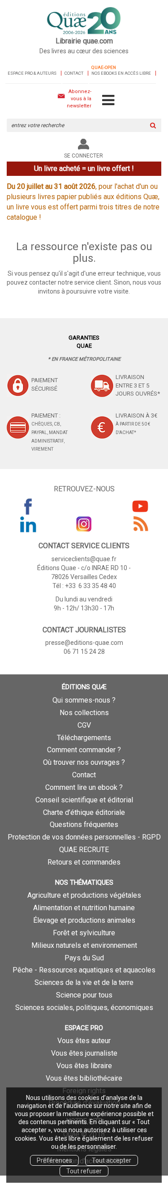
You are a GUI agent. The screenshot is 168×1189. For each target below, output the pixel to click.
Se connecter (83, 156)
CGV (84, 725)
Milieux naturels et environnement (84, 945)
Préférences (54, 1160)
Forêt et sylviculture (84, 933)
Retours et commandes (84, 862)
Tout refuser (84, 1171)
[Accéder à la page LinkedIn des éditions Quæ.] (28, 524)
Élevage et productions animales (84, 920)
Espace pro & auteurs (32, 73)
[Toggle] (108, 100)
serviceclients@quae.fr (84, 559)
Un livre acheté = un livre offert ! (84, 168)
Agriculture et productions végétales (84, 895)
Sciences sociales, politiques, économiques (84, 1007)
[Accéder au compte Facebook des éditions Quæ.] (28, 506)
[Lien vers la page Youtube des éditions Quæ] (140, 506)
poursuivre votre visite (97, 291)
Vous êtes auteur (84, 1040)
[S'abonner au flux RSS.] (140, 524)
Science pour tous (84, 995)
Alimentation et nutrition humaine (84, 907)
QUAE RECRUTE (84, 849)
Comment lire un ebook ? (84, 787)
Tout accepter (111, 1160)
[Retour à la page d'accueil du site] (84, 21)
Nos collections (84, 712)
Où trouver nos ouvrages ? (84, 762)
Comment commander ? (84, 750)
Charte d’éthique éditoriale (84, 812)
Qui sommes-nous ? (84, 700)
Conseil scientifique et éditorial (84, 800)
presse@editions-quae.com (84, 642)
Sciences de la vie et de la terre (84, 982)
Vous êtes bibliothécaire (84, 1078)
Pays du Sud (84, 958)
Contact (74, 73)
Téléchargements (84, 737)
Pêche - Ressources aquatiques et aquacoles (84, 970)
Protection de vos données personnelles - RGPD (84, 837)
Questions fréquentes (84, 824)
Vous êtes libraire (84, 1065)
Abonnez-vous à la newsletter (79, 98)
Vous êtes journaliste (84, 1053)
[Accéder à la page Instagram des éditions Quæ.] (84, 524)
